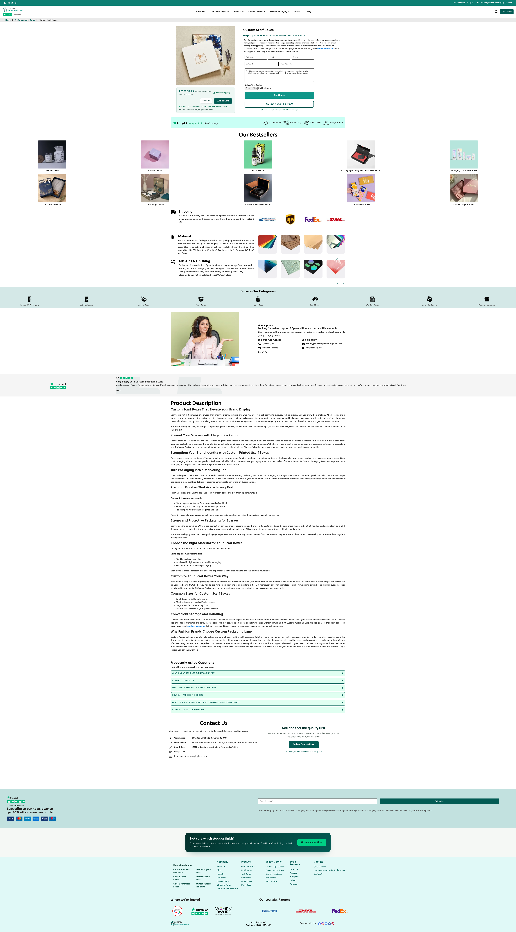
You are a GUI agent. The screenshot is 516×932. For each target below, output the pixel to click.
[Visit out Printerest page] (16, 3)
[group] (309, 385)
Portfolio (298, 12)
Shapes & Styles (219, 12)
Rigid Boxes (246, 870)
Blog (309, 12)
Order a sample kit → (311, 842)
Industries (200, 12)
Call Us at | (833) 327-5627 (258, 925)
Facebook (294, 869)
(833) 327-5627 (473, 3)
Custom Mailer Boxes (275, 870)
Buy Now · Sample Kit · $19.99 (279, 104)
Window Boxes (272, 881)
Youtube (293, 873)
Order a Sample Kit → (303, 744)
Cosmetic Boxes (248, 867)
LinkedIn (293, 881)
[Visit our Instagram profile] (9, 3)
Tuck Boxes (246, 874)
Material (237, 12)
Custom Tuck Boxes (274, 874)
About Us (221, 867)
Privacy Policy (223, 881)
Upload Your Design (253, 85)
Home (8, 20)
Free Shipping (459, 3)
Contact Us (318, 874)
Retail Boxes (246, 881)
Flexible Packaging (278, 12)
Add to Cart (223, 101)
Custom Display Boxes (275, 867)
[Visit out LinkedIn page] (12, 3)
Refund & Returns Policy (227, 889)
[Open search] (496, 11)
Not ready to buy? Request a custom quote (304, 751)
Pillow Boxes (271, 878)
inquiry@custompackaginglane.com (496, 3)
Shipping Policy (224, 885)
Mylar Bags (246, 885)
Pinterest (293, 884)
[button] (279, 95)
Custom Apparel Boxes (25, 20)
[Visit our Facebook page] (5, 3)
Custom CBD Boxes (257, 12)
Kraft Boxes (246, 878)
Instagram (294, 877)
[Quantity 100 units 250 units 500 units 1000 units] (206, 101)
